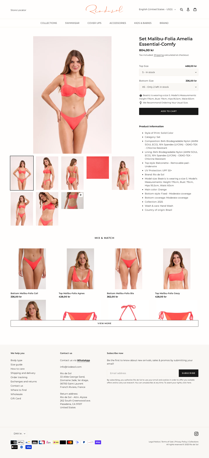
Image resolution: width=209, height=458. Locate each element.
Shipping (159, 55)
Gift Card (16, 398)
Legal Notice (154, 442)
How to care (17, 368)
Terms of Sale (167, 442)
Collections (193, 442)
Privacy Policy (181, 442)
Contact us (17, 385)
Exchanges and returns (24, 381)
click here (187, 383)
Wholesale (17, 394)
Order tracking (19, 377)
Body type (16, 360)
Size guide (16, 364)
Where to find (18, 390)
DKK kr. (18, 433)
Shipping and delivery (23, 373)
